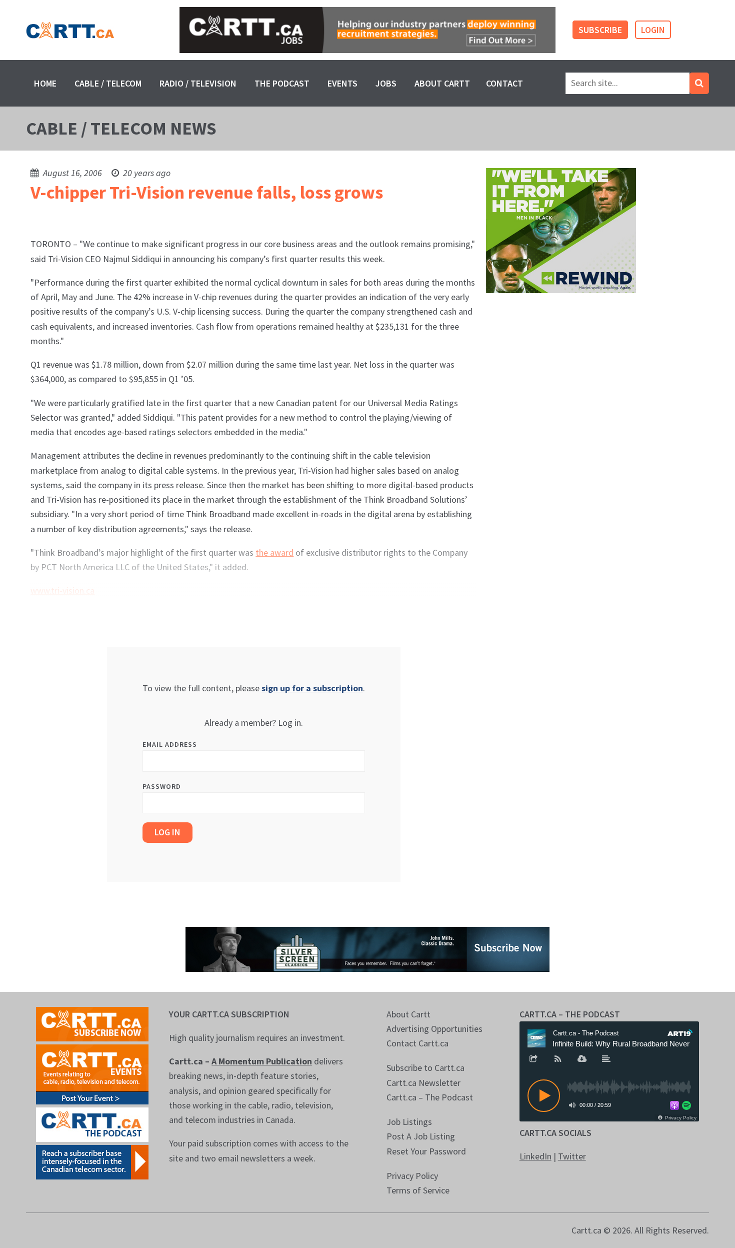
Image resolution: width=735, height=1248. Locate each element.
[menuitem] (45, 83)
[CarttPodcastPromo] (92, 1123)
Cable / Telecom (108, 83)
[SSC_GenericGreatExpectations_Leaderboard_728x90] (368, 948)
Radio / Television (198, 83)
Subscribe (600, 30)
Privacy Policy (412, 1175)
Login (653, 30)
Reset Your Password (426, 1151)
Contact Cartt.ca (417, 1043)
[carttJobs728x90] (367, 30)
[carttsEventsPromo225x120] (92, 1073)
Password (161, 786)
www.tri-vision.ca (62, 590)
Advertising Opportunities (434, 1028)
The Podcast (282, 83)
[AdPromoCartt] (92, 1161)
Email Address (169, 744)
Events (343, 83)
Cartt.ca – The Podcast (429, 1097)
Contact (504, 83)
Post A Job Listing (420, 1136)
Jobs (386, 83)
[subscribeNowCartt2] (92, 1023)
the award (275, 552)
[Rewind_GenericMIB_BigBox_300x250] (561, 230)
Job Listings (409, 1121)
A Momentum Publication (262, 1061)
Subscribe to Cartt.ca (425, 1067)
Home (45, 83)
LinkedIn (536, 1156)
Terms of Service (418, 1190)
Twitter (572, 1156)
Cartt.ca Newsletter (423, 1082)
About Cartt (442, 83)
